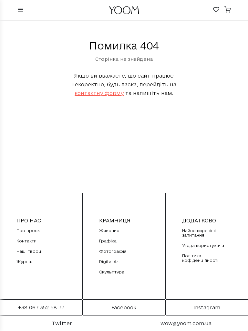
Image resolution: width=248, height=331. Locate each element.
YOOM (124, 12)
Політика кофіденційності (200, 257)
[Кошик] (227, 10)
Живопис (109, 230)
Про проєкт (29, 230)
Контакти (26, 241)
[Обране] (216, 10)
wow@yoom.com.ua (186, 323)
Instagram (206, 307)
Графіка (108, 241)
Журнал (25, 261)
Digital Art (109, 261)
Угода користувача (203, 245)
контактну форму (99, 93)
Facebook (123, 307)
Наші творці (29, 251)
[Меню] (20, 10)
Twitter (62, 323)
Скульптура (111, 272)
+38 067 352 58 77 (41, 307)
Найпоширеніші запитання (199, 232)
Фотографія (112, 251)
